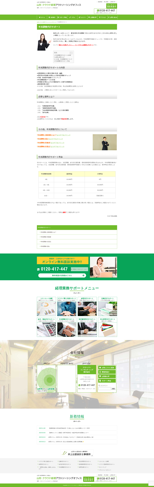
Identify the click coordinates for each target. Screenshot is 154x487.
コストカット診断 (104, 461)
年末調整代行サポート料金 (62, 61)
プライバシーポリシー (105, 470)
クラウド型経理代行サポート (107, 464)
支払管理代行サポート (85, 461)
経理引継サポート (84, 467)
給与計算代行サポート (65, 464)
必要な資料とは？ (60, 57)
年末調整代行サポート (65, 467)
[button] (70, 53)
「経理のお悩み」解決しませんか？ (47, 467)
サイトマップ (102, 467)
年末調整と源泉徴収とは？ (48, 232)
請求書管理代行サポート (85, 464)
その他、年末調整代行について (63, 59)
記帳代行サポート (64, 461)
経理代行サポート (44, 464)
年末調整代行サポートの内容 (63, 55)
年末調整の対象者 (46, 237)
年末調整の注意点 (46, 241)
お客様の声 (112, 1)
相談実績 (100, 1)
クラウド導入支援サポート (46, 461)
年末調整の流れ (45, 246)
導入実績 (106, 1)
